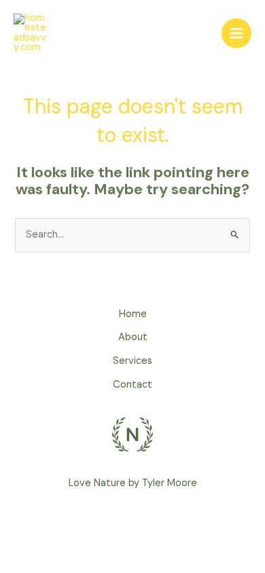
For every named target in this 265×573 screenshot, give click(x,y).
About (132, 337)
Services (132, 360)
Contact (132, 384)
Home (133, 314)
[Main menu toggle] (236, 33)
